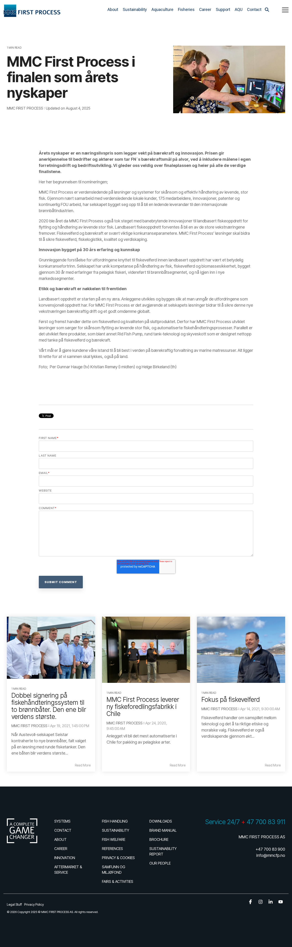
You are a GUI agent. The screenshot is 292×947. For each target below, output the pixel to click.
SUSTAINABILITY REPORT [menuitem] (163, 851)
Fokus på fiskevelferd (230, 699)
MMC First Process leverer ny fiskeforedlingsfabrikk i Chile (143, 707)
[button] (285, 10)
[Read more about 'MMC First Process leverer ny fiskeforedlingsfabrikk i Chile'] (146, 650)
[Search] (267, 9)
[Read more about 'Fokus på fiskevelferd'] (241, 650)
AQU (238, 9)
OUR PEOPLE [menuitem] (160, 863)
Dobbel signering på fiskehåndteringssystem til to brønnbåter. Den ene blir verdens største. (48, 706)
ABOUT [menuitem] (60, 839)
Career (205, 9)
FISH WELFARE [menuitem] (113, 839)
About (112, 9)
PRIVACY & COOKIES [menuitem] (118, 857)
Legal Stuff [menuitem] (14, 904)
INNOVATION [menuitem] (64, 857)
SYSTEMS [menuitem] (62, 821)
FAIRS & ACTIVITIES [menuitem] (117, 881)
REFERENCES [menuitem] (112, 848)
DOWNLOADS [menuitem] (160, 821)
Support (223, 9)
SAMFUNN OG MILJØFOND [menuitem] (114, 870)
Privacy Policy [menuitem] (34, 904)
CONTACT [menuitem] (62, 830)
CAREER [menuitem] (60, 848)
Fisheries (186, 9)
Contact (254, 9)
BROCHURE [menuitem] (158, 839)
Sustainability (135, 9)
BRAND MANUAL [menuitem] (163, 830)
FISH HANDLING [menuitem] (115, 821)
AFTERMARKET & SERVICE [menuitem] (68, 870)
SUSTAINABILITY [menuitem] (115, 830)
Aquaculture (162, 9)
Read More (83, 765)
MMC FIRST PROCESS (25, 108)
